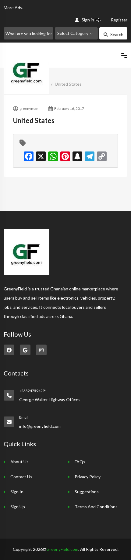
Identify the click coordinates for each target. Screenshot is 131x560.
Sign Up (17, 506)
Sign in (88, 19)
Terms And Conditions (96, 506)
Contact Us (21, 476)
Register (119, 19)
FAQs (80, 461)
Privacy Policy (88, 476)
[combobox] (76, 33)
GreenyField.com (62, 549)
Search (116, 34)
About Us (19, 461)
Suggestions (87, 491)
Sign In (16, 491)
